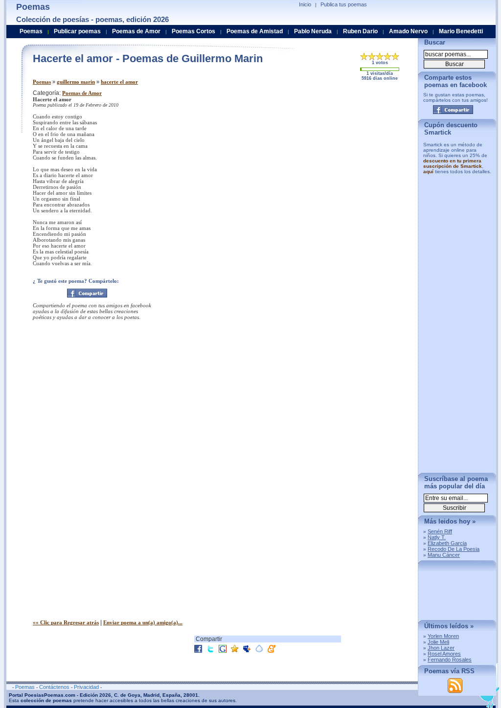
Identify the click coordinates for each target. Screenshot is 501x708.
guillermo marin (76, 82)
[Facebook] (87, 293)
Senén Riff (440, 531)
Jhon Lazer (441, 648)
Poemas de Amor (82, 93)
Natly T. (437, 537)
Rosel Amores (444, 654)
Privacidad (86, 687)
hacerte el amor (119, 82)
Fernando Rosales (450, 659)
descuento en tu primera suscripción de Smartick (452, 163)
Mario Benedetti (461, 31)
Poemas (42, 82)
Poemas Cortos (193, 31)
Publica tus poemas (343, 4)
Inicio (305, 4)
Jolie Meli (438, 642)
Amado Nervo (408, 31)
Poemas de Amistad (255, 31)
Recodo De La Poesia (453, 549)
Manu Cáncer (444, 555)
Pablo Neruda (313, 31)
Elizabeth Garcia (447, 543)
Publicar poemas (77, 31)
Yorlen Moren (443, 636)
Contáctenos (54, 687)
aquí (428, 171)
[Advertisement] (329, 158)
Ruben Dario (360, 31)
